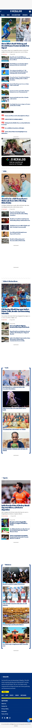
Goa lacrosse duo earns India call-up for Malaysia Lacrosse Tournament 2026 (19, 91)
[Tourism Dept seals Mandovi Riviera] (16, 616)
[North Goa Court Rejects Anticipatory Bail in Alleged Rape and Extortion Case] (5, 220)
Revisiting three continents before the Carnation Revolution (14, 388)
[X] (4, 718)
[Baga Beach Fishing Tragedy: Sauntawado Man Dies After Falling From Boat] (5, 214)
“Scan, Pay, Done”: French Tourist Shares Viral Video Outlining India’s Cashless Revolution (20, 78)
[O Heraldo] (16, 11)
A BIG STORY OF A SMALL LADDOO (14, 119)
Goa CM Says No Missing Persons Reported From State (18, 233)
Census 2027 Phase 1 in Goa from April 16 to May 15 (17, 115)
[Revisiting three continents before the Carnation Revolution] (16, 378)
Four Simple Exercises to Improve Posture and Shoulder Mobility (20, 104)
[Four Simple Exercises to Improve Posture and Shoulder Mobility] (5, 106)
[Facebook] (2, 718)
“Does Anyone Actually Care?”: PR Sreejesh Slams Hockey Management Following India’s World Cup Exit (19, 72)
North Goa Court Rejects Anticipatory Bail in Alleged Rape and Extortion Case (20, 219)
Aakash (4, 601)
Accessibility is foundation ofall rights (14, 128)
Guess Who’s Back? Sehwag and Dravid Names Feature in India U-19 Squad (15, 45)
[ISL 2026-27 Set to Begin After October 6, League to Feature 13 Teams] (5, 523)
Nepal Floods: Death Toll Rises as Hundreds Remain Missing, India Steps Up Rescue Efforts (20, 58)
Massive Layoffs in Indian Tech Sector (14, 584)
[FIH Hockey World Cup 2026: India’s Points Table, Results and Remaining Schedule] (16, 295)
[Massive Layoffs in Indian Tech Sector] (16, 575)
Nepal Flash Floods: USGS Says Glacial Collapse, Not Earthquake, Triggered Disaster (20, 333)
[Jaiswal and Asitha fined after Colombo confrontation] (5, 99)
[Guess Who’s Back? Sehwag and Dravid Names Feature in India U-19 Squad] (16, 29)
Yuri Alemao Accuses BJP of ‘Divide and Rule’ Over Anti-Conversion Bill (20, 226)
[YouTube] (7, 718)
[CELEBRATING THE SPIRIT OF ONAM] (16, 420)
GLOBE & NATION (6, 41)
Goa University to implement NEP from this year (15, 645)
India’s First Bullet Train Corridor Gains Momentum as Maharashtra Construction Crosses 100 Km (20, 339)
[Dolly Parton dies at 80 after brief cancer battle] (16, 399)
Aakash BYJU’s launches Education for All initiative (15, 604)
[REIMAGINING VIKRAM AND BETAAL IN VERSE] (16, 440)
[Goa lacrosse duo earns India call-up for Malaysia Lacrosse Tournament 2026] (5, 92)
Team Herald (5, 209)
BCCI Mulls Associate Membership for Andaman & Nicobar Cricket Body (19, 64)
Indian (4, 582)
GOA (3, 87)
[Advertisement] (16, 4)
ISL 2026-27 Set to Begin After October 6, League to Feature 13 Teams (18, 523)
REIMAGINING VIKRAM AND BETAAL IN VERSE (15, 450)
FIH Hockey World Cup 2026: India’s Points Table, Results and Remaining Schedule (15, 311)
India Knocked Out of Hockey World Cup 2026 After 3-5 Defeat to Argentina (15, 507)
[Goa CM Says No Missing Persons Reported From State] (5, 234)
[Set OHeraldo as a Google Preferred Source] (16, 161)
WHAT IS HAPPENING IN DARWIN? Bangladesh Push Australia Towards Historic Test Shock (19, 537)
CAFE (3, 108)
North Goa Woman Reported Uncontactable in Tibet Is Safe (17, 239)
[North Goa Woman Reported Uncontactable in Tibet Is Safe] (5, 241)
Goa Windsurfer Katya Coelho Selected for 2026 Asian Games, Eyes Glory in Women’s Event (20, 530)
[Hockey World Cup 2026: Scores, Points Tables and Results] (5, 86)
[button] (1, 11)
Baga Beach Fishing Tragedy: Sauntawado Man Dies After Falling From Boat (19, 213)
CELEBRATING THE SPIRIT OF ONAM (14, 429)
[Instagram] (10, 718)
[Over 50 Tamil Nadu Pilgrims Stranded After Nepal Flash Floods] (5, 325)
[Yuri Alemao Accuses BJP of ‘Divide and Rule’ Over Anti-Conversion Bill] (5, 227)
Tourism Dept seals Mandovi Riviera (13, 625)
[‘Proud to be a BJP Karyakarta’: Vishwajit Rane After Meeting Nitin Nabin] (16, 185)
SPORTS (3, 67)
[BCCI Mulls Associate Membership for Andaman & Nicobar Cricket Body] (5, 65)
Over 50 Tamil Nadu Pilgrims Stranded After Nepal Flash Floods (19, 326)
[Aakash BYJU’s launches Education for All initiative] (16, 594)
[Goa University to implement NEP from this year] (16, 635)
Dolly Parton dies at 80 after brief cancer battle (14, 409)
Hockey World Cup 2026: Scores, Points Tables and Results (19, 84)
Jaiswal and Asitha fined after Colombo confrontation (19, 98)
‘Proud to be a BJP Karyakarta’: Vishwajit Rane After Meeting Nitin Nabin (14, 200)
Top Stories (5, 306)
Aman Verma (5, 54)
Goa (4, 642)
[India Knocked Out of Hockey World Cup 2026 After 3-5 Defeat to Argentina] (16, 492)
